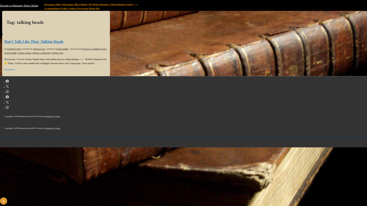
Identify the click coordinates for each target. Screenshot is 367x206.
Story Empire (62, 49)
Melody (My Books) (90, 4)
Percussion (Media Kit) (88, 8)
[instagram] (7, 92)
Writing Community (41, 53)
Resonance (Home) (53, 4)
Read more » (10, 69)
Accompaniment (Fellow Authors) (60, 8)
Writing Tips (57, 53)
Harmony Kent (99, 49)
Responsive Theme (53, 116)
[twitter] (7, 87)
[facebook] (7, 81)
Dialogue (86, 49)
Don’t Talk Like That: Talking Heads (33, 41)
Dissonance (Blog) (71, 4)
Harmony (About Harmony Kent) (116, 4)
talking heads (24, 53)
